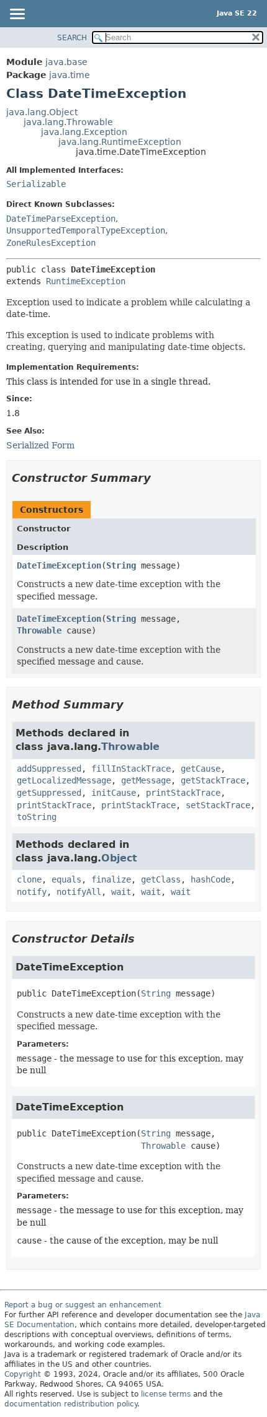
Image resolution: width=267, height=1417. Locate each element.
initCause (113, 793)
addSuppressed (49, 769)
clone (29, 879)
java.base (66, 62)
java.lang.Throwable (68, 122)
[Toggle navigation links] (16, 15)
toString (37, 817)
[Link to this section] (160, 477)
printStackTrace (183, 793)
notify (32, 892)
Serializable (36, 184)
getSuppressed (49, 793)
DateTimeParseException (60, 219)
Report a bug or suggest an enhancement (82, 1305)
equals (66, 879)
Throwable (39, 630)
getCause (200, 769)
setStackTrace (218, 805)
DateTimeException (59, 565)
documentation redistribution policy (70, 1404)
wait (121, 892)
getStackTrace (213, 780)
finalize (111, 879)
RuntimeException (85, 281)
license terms (166, 1394)
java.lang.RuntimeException (119, 142)
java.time (69, 75)
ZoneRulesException (51, 243)
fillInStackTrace (131, 769)
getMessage (146, 780)
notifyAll (79, 892)
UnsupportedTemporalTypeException (85, 230)
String (121, 565)
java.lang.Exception (84, 132)
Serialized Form (40, 445)
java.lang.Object (42, 112)
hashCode (210, 879)
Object (119, 858)
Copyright (22, 1374)
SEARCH (72, 37)
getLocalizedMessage (64, 780)
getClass (161, 879)
